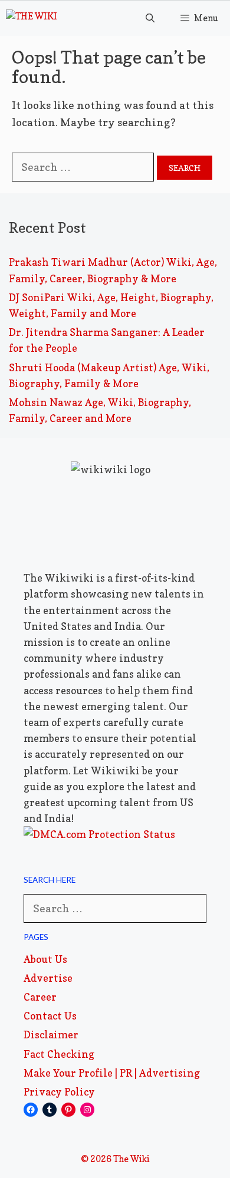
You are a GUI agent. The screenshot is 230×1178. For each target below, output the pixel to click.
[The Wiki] (31, 18)
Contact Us (50, 1015)
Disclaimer (51, 1034)
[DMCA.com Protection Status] (99, 834)
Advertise (48, 978)
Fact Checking (59, 1054)
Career (40, 997)
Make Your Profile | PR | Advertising (112, 1073)
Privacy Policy (59, 1091)
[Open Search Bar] (149, 18)
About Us (45, 959)
